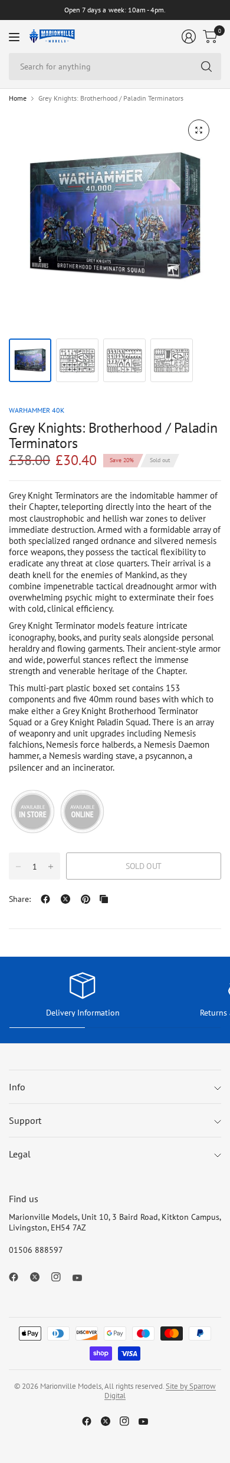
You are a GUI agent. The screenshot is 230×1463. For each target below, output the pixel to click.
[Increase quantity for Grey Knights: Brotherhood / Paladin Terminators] (51, 866)
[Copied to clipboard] (103, 899)
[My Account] (188, 36)
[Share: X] (65, 899)
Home (18, 98)
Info (17, 1087)
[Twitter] (39, 1277)
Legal (20, 1154)
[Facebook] (18, 1277)
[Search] (206, 66)
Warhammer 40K (36, 410)
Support (25, 1120)
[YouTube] (82, 1278)
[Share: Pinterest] (85, 899)
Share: (20, 899)
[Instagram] (60, 1277)
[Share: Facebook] (45, 899)
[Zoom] (198, 130)
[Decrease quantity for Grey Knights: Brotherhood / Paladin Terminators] (18, 866)
